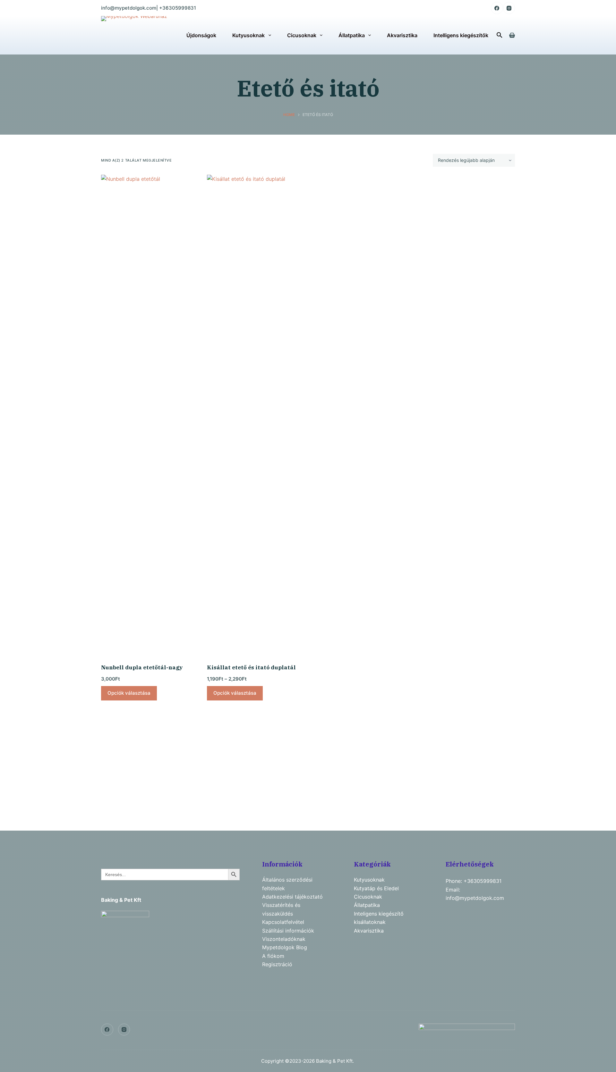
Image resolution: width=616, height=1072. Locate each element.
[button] (499, 35)
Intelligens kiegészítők (460, 35)
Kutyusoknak (248, 35)
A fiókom (273, 956)
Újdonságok (201, 35)
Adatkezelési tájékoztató (292, 896)
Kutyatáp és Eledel (376, 888)
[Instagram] (509, 8)
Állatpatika (351, 35)
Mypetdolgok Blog (284, 947)
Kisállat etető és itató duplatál (251, 667)
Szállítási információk (288, 930)
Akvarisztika (402, 35)
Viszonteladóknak (283, 939)
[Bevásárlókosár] (512, 35)
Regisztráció (277, 964)
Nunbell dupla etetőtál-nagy (142, 667)
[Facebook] (497, 8)
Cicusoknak (301, 35)
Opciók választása (128, 693)
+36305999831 (177, 8)
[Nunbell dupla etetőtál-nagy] (149, 415)
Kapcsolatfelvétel (283, 922)
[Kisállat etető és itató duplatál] (255, 415)
